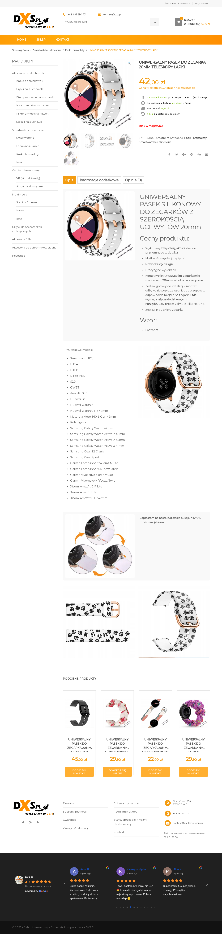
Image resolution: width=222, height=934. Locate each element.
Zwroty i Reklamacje (76, 828)
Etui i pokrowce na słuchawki (35, 97)
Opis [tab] (69, 180)
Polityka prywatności (127, 803)
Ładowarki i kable (27, 146)
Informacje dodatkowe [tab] (99, 180)
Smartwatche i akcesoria (47, 50)
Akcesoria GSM (22, 239)
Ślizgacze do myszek (29, 186)
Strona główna (20, 50)
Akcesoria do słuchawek (28, 73)
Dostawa (152, 108)
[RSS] (37, 822)
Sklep (41, 39)
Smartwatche (25, 137)
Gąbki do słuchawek (29, 89)
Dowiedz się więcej (117, 772)
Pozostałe (18, 255)
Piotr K (177, 869)
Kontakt (62, 39)
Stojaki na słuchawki (29, 121)
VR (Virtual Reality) (28, 178)
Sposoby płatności (75, 811)
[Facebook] (16, 822)
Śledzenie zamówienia (177, 3)
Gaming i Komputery (26, 170)
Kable (20, 210)
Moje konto (201, 3)
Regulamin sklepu (126, 811)
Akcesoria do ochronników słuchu (34, 247)
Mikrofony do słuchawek (32, 113)
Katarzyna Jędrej (137, 869)
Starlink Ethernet (27, 202)
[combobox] (106, 22)
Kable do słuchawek (29, 80)
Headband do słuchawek (32, 105)
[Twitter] (23, 822)
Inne (19, 162)
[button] (129, 63)
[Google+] (30, 822)
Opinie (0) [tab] (133, 180)
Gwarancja (69, 819)
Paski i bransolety (74, 50)
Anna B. (85, 869)
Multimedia (19, 194)
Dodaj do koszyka (79, 772)
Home (21, 39)
